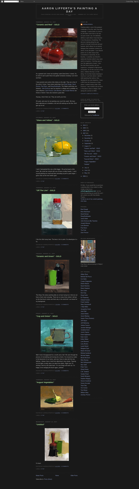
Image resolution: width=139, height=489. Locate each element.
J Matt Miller (84, 307)
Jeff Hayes (84, 320)
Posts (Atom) (48, 479)
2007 (84, 133)
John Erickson (46, 88)
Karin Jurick (84, 337)
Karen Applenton (85, 334)
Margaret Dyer (85, 348)
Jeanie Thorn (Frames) (87, 318)
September (87, 143)
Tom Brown (84, 390)
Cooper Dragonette (86, 281)
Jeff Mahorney (85, 323)
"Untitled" (40, 425)
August (86, 146)
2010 (84, 125)
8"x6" (43, 247)
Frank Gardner (85, 302)
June (86, 170)
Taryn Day (84, 385)
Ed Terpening (84, 297)
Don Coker (84, 290)
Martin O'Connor (85, 351)
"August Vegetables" (45, 382)
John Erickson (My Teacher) (89, 221)
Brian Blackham (85, 211)
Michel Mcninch (85, 357)
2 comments (65, 108)
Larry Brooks (84, 344)
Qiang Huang (84, 369)
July (85, 167)
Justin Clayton (85, 332)
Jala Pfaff (83, 311)
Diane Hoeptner (85, 288)
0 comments (65, 244)
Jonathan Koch (85, 330)
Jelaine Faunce (85, 325)
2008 (84, 130)
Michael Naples (85, 355)
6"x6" (43, 111)
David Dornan (85, 214)
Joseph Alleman (69, 90)
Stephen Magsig (85, 378)
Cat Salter (84, 279)
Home (57, 475)
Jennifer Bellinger (86, 327)
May (85, 173)
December (87, 135)
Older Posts (74, 475)
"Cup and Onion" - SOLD (47, 316)
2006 (84, 176)
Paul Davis (84, 228)
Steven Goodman (86, 381)
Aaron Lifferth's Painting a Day (69, 10)
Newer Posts (39, 475)
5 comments (65, 178)
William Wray (84, 392)
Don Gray (83, 293)
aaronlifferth (88, 24)
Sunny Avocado (85, 383)
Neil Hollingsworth (86, 362)
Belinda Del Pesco (86, 276)
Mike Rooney (84, 360)
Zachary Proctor (85, 395)
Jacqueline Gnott (86, 309)
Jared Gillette (85, 313)
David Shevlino (85, 286)
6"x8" (43, 415)
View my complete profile (89, 93)
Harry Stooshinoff (86, 304)
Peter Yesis (84, 367)
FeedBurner (95, 115)
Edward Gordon (85, 300)
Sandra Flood (85, 374)
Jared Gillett (84, 218)
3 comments (65, 304)
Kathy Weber (84, 339)
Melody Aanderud (86, 353)
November (87, 138)
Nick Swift (84, 364)
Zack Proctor (84, 232)
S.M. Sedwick (85, 371)
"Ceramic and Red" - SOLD (47, 25)
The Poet (83, 230)
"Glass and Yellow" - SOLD (47, 120)
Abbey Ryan (84, 274)
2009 (84, 128)
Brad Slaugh (68, 84)
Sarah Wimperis (85, 376)
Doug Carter (84, 295)
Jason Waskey (85, 316)
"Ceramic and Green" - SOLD (48, 256)
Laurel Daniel (84, 346)
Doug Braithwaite (56, 86)
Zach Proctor (49, 90)
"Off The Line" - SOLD (45, 190)
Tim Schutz (84, 388)
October (87, 141)
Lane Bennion (58, 90)
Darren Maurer (85, 283)
